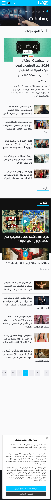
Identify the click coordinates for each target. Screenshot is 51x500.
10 (13, 372)
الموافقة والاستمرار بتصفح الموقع (26, 488)
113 (4, 372)
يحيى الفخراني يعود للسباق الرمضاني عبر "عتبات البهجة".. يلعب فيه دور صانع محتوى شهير (17, 110)
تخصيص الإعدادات (26, 493)
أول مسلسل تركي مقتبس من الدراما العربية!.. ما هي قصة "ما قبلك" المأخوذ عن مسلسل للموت (18, 175)
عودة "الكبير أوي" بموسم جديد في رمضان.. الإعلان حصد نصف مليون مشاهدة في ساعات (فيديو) (17, 144)
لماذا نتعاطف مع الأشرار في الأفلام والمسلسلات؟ (27, 263)
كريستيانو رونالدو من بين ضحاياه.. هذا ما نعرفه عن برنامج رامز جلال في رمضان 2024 (17, 159)
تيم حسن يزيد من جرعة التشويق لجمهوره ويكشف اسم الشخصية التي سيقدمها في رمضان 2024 (18, 286)
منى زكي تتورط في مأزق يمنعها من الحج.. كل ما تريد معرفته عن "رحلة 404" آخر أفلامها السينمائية (17, 338)
